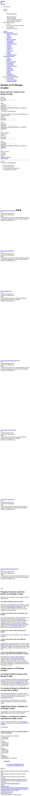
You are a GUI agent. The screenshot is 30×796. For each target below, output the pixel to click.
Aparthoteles (10, 48)
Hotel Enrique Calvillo (6, 251)
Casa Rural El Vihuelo (6, 499)
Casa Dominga (4, 711)
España (7, 789)
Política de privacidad (12, 780)
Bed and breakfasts (11, 39)
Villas (8, 35)
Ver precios (3, 128)
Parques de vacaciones (12, 34)
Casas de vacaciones (12, 43)
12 (9, 792)
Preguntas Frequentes (16, 779)
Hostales (9, 53)
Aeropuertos (12, 787)
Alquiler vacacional (11, 54)
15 (12, 792)
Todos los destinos (23, 789)
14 (11, 792)
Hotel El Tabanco (5, 291)
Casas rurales (10, 50)
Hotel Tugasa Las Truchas (7, 210)
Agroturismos (10, 42)
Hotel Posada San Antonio (7, 430)
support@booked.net (15, 783)
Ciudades (7, 787)
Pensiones (9, 45)
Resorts (8, 38)
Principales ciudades (5, 787)
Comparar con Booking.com (9, 111)
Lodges (8, 49)
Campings (9, 36)
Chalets (8, 52)
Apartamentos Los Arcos (7, 697)
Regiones (17, 787)
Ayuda (9, 779)
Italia (17, 789)
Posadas (9, 46)
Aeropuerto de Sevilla (15, 765)
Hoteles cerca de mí (22, 780)
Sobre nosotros (4, 779)
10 (6, 792)
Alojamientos (10, 74)
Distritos (22, 787)
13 (10, 792)
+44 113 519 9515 (5, 783)
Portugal (14, 789)
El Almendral (18, 682)
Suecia (10, 789)
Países (2, 786)
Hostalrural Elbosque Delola (7, 569)
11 (7, 792)
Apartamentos (10, 41)
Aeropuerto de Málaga (15, 764)
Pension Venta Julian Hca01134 (8, 360)
